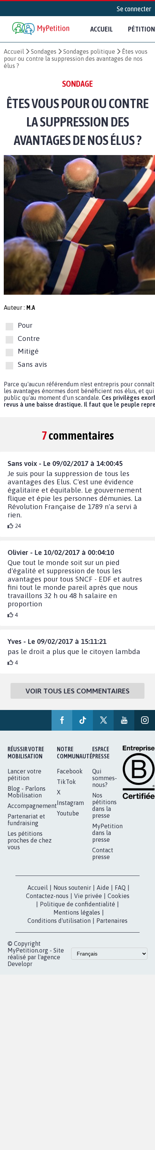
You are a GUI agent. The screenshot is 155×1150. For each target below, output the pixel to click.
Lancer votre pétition (24, 774)
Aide (103, 887)
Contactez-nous (47, 895)
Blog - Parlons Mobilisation (27, 792)
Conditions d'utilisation (59, 920)
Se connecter (134, 9)
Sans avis (32, 364)
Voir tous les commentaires (77, 691)
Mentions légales (76, 912)
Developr (20, 963)
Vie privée (88, 895)
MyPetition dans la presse (107, 833)
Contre (29, 338)
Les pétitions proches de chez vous (30, 840)
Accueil (101, 29)
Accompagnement (32, 805)
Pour (25, 325)
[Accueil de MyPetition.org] (41, 29)
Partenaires (112, 920)
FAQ (120, 887)
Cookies (118, 895)
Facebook (70, 771)
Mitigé (28, 351)
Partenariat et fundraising (26, 819)
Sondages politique (89, 51)
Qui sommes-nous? (104, 778)
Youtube (68, 813)
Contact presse (102, 853)
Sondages (43, 51)
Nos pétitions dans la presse (104, 805)
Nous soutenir (72, 887)
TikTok (66, 781)
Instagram (70, 802)
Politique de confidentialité (77, 904)
